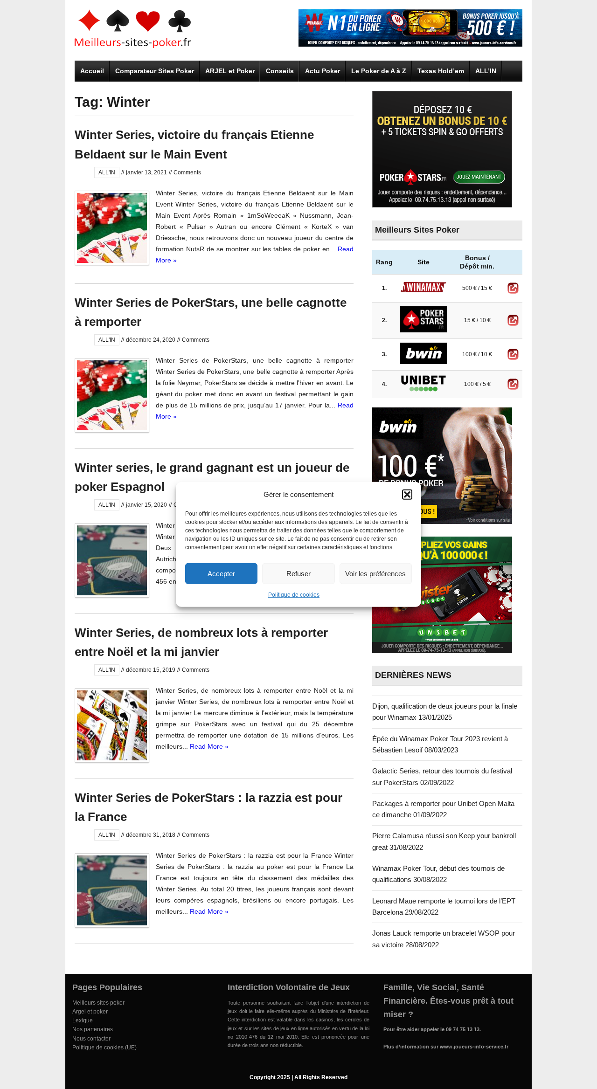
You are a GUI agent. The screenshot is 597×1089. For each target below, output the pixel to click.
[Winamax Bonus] (410, 44)
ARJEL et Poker (230, 71)
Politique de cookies (293, 595)
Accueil (92, 71)
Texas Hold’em (440, 71)
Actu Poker (322, 71)
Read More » (209, 746)
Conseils (280, 71)
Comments (187, 172)
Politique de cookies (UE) (104, 1047)
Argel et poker (90, 1011)
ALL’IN (485, 71)
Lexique (82, 1020)
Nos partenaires (92, 1029)
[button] (407, 494)
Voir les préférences (375, 573)
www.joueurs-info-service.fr (474, 1046)
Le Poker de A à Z (378, 71)
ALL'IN (106, 172)
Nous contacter (91, 1038)
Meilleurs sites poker (98, 1002)
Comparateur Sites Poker (154, 71)
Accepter (221, 573)
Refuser (298, 573)
